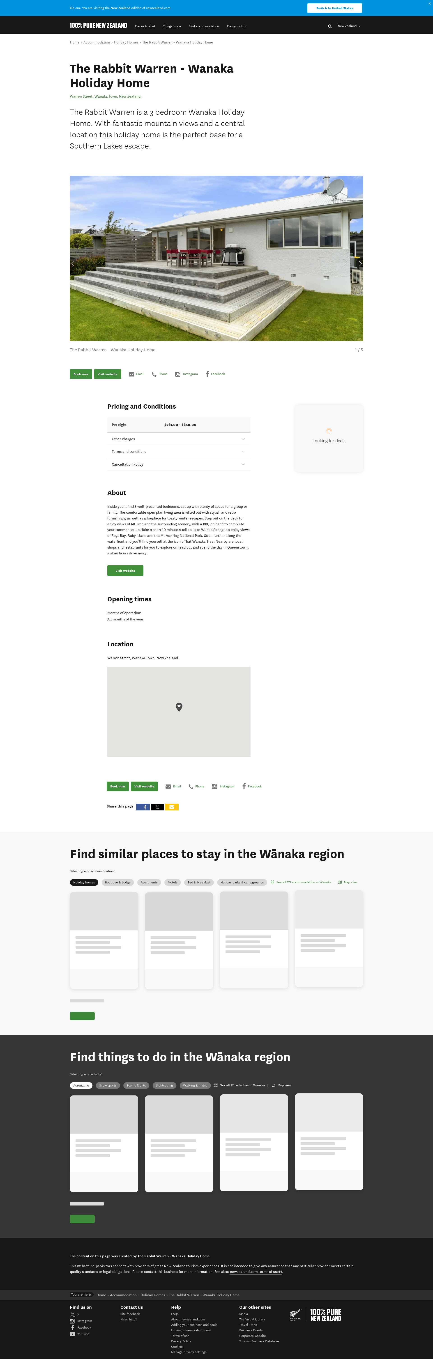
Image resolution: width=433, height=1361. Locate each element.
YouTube (82, 1334)
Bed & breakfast (199, 882)
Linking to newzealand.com (191, 1330)
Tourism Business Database (259, 1341)
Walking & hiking (195, 1085)
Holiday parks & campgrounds (242, 882)
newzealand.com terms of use (256, 1271)
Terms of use (180, 1336)
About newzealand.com (188, 1319)
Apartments (149, 882)
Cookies (177, 1347)
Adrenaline (81, 1085)
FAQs (175, 1314)
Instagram (84, 1321)
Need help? (128, 1319)
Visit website (107, 374)
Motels (172, 882)
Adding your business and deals (194, 1325)
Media (243, 1314)
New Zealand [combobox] (347, 26)
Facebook (83, 1327)
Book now (81, 374)
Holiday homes (84, 882)
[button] (145, 26)
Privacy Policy (181, 1341)
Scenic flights (136, 1085)
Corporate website (252, 1336)
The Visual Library (252, 1319)
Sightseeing (164, 1085)
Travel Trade (248, 1325)
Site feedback (130, 1314)
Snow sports (108, 1085)
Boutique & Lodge (118, 882)
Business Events (251, 1330)
